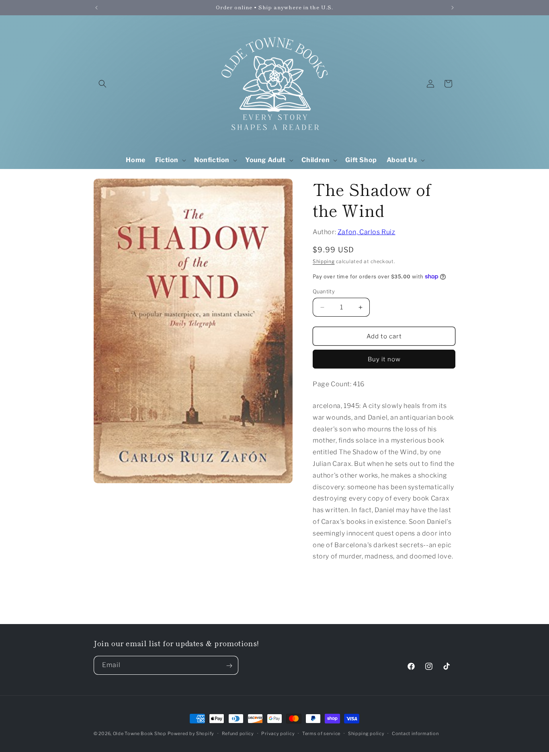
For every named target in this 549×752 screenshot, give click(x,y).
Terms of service (321, 733)
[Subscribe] (229, 665)
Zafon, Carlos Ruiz (366, 232)
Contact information (415, 733)
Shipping (324, 261)
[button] (102, 84)
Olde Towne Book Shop (139, 733)
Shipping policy (366, 733)
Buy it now (384, 359)
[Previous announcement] (96, 7)
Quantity (324, 291)
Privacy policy (278, 733)
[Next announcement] (452, 7)
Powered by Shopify (191, 733)
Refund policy (238, 733)
